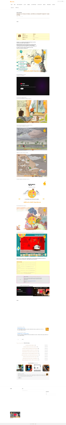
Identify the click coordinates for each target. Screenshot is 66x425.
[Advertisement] (33, 27)
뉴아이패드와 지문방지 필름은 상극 (30, 345)
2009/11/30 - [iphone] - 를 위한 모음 (25, 272)
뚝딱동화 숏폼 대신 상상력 (21, 328)
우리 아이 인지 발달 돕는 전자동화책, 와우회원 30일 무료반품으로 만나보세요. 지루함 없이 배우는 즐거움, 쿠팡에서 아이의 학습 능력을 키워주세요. (32, 335)
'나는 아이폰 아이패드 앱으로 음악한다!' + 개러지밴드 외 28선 (34, 276)
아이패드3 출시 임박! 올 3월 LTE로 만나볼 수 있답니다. (30, 356)
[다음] (27, 281)
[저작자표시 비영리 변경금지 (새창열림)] (25, 339)
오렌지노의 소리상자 (21, 373)
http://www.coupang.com (20, 332)
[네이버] (29, 281)
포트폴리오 (28, 4)
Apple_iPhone (19, 343)
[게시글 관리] (20, 339)
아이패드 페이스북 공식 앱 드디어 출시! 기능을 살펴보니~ (30, 358)
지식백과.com (17, 7)
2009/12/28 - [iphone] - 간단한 (24, 273)
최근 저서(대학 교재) (33, 4)
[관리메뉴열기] (64, 1)
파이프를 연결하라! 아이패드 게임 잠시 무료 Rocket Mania (30, 351)
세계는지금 (53, 4)
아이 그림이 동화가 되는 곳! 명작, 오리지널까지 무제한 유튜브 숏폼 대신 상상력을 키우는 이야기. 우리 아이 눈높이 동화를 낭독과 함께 (30, 329)
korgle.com (12, 7)
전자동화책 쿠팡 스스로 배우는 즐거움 (23, 333)
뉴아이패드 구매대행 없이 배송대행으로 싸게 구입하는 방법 (30, 348)
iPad (22, 343)
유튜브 (14, 4)
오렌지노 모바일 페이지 (19, 4)
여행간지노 (44, 4)
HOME (11, 4)
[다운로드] (18, 39)
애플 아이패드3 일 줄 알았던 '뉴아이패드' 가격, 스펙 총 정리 (30, 350)
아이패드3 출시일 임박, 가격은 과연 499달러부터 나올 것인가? (30, 353)
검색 (43, 390)
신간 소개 (25, 4)
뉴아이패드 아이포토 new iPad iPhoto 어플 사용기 (30, 346)
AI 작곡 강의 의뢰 (40, 4)
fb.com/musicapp (27, 282)
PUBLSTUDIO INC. (35, 37)
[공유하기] (19, 339)
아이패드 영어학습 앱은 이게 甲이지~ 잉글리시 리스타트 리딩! (30, 359)
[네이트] (31, 281)
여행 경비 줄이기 (49, 4)
